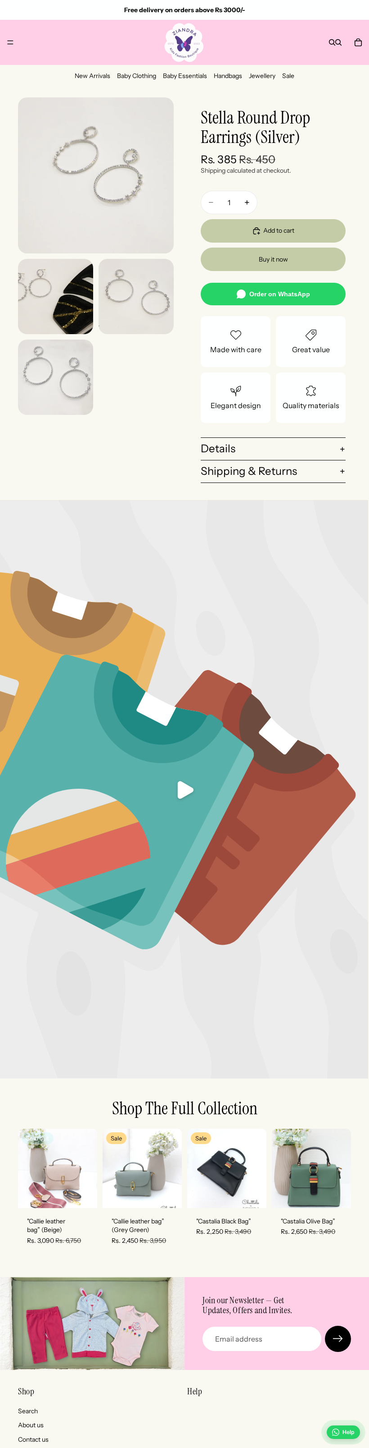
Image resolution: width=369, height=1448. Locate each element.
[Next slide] (87, 1168)
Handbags (228, 76)
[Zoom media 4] (55, 377)
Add (175, 1194)
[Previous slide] (28, 1168)
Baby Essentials (185, 76)
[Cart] (358, 42)
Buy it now (273, 259)
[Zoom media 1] (96, 175)
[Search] (332, 42)
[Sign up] (338, 1339)
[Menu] (10, 42)
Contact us (33, 1439)
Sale (288, 76)
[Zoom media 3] (136, 296)
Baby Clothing (136, 76)
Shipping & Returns (249, 471)
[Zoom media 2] (55, 296)
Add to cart (278, 230)
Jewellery (262, 76)
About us (31, 1425)
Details (218, 448)
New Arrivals (92, 76)
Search (28, 1411)
